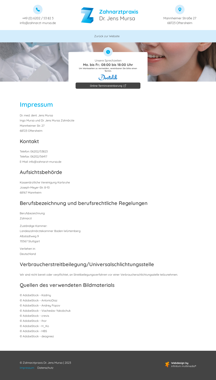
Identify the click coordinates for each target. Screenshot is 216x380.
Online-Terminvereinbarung (106, 85)
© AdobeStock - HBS (33, 331)
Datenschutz (45, 368)
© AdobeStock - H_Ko (34, 326)
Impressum (27, 368)
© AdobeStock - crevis (34, 316)
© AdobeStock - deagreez (37, 336)
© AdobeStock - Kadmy (35, 295)
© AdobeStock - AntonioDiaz (38, 300)
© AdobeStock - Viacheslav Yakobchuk (45, 310)
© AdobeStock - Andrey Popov (40, 305)
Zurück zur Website (107, 36)
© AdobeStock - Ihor (33, 321)
